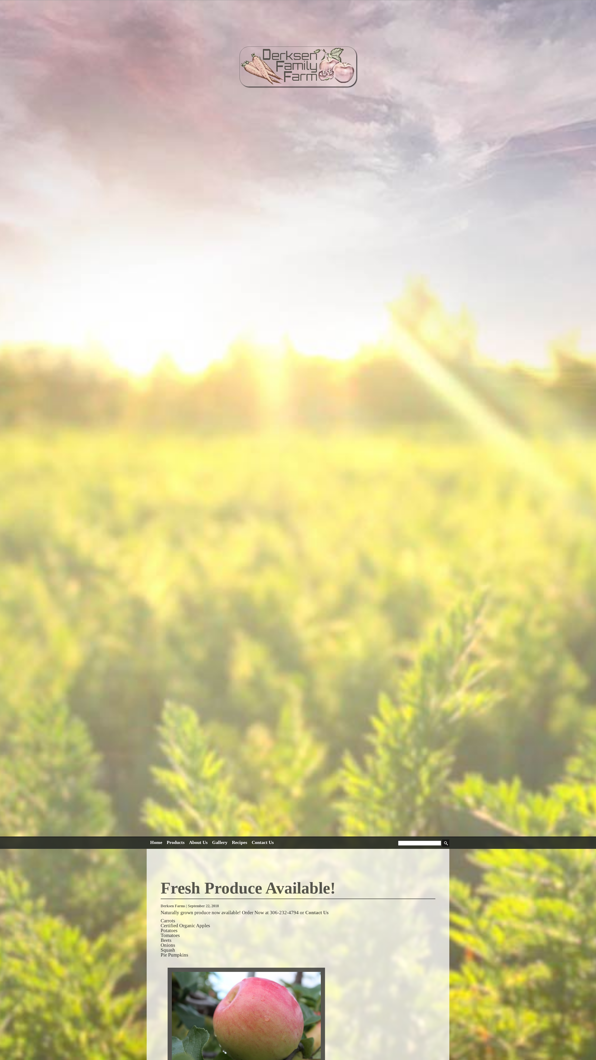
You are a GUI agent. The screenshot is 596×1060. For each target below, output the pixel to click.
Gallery (219, 842)
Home (156, 842)
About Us (198, 842)
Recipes (239, 842)
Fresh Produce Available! (248, 888)
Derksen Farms (173, 906)
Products (176, 842)
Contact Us (263, 842)
